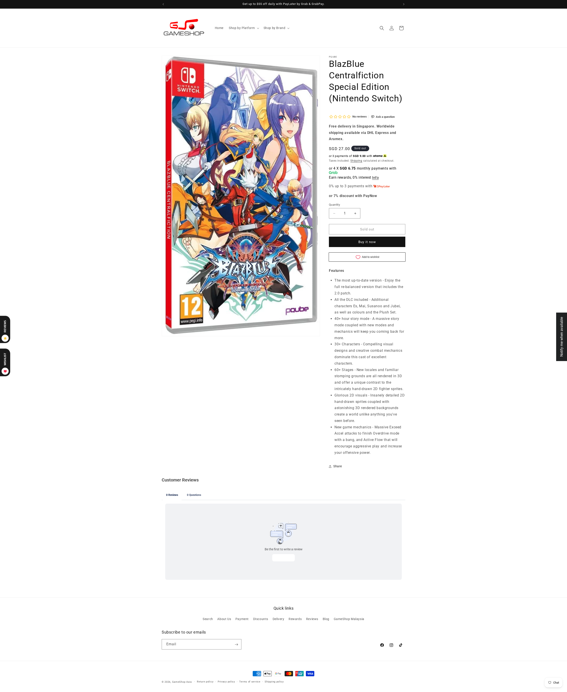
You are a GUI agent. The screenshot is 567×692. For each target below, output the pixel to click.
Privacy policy (226, 681)
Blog (326, 619)
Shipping (356, 160)
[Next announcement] (404, 4)
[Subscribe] (236, 644)
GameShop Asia (182, 681)
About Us (224, 619)
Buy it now (367, 242)
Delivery (278, 619)
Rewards (295, 619)
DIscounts (260, 619)
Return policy (205, 681)
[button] (243, 28)
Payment (242, 619)
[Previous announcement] (163, 4)
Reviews (312, 619)
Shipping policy (274, 681)
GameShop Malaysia (349, 619)
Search (208, 619)
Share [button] (337, 466)
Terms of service (249, 681)
